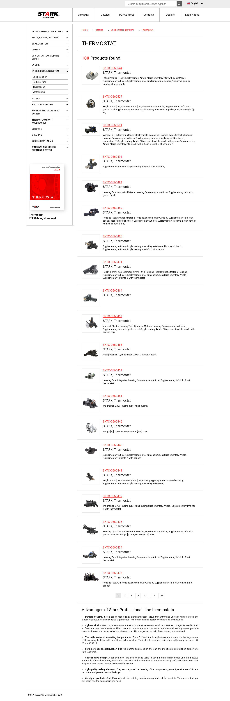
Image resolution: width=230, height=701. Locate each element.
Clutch (36, 49)
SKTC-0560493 (112, 182)
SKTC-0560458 (112, 344)
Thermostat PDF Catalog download (42, 216)
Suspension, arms (42, 141)
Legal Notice (192, 14)
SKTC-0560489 (112, 208)
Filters (36, 98)
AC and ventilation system (48, 31)
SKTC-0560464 (112, 290)
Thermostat (39, 87)
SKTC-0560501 (112, 125)
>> (161, 595)
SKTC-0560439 (112, 496)
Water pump (39, 92)
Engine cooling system (45, 71)
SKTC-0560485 (112, 236)
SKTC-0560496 (112, 156)
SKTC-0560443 (112, 470)
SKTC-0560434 (112, 547)
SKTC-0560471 (112, 262)
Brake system (40, 44)
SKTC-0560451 (112, 396)
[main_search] (179, 3)
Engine (36, 65)
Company (83, 14)
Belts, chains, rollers (45, 37)
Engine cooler (40, 77)
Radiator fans (39, 82)
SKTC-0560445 (112, 445)
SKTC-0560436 (112, 522)
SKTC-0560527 (112, 96)
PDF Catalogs (126, 14)
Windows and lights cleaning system (44, 148)
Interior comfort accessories (42, 121)
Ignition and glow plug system (45, 112)
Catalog (105, 14)
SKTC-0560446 (112, 421)
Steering (37, 135)
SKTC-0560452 (112, 370)
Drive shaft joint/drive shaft (45, 57)
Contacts (149, 14)
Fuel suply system (42, 104)
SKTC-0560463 (112, 316)
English (194, 3)
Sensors (37, 129)
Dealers (170, 14)
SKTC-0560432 (112, 573)
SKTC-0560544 (112, 68)
